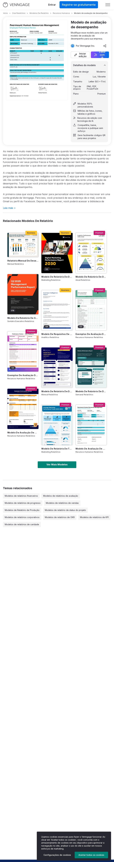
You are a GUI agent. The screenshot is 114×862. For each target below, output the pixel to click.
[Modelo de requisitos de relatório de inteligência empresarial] (56, 310)
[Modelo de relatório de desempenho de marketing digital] (56, 253)
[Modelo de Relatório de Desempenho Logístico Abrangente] (91, 253)
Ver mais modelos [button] (57, 464)
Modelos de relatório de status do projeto (65, 510)
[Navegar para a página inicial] (16, 4)
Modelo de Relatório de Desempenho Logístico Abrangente (91, 276)
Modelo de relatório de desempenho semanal (91, 391)
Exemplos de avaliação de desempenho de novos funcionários (22, 375)
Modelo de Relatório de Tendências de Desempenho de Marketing (56, 448)
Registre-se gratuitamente (79, 4)
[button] (80, 54)
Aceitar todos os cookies (91, 855)
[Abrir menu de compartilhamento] (105, 46)
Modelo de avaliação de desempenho (91, 448)
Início (5, 13)
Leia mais (9, 208)
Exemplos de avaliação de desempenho (91, 334)
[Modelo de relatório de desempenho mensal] (56, 368)
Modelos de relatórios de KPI (94, 517)
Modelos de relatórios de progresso (23, 503)
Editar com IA (102, 54)
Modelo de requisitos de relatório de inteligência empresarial (56, 334)
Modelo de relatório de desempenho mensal (56, 391)
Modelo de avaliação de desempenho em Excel (22, 432)
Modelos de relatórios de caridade (22, 524)
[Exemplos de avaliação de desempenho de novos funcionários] (22, 351)
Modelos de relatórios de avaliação (60, 496)
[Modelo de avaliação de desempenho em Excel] (22, 409)
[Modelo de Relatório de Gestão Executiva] (22, 294)
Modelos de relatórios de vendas (62, 503)
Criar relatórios (18, 13)
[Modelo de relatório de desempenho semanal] (91, 368)
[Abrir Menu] (107, 4)
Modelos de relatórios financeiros (21, 496)
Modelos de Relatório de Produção (22, 510)
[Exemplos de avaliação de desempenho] (91, 310)
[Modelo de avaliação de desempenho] (91, 425)
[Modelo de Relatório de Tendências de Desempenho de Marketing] (56, 425)
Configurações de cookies (57, 855)
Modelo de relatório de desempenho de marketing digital (56, 276)
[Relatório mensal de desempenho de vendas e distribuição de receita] (22, 245)
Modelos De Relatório (39, 13)
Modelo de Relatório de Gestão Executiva (22, 318)
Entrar (52, 4)
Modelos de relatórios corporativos (22, 517)
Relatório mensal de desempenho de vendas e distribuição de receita (22, 260)
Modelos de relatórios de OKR (60, 517)
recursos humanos (61, 13)
